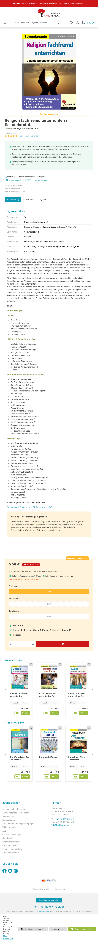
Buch (49, 591)
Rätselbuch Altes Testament (76, 758)
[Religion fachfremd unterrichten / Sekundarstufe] (49, 72)
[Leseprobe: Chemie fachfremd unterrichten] (17, 713)
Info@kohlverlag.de (60, 825)
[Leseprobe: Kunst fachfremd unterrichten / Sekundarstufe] (75, 713)
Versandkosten (43, 911)
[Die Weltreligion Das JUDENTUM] (20, 741)
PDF (49, 604)
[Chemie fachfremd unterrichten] (20, 677)
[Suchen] (59, 22)
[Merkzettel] (71, 22)
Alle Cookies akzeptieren (82, 929)
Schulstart (7, 838)
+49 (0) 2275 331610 (64, 819)
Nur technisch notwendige (33, 929)
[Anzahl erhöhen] (33, 644)
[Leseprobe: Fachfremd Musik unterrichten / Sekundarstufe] (46, 713)
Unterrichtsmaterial (11, 842)
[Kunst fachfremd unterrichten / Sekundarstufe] (78, 677)
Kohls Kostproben (10, 852)
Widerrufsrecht (9, 827)
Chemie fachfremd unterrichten (19, 694)
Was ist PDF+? (9, 816)
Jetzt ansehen (77, 3)
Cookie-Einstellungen (12, 834)
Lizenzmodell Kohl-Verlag (13, 809)
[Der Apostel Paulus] (49, 741)
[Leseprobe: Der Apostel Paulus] (46, 776)
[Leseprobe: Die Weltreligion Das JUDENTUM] (17, 776)
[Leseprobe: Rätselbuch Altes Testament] (75, 776)
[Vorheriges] (5, 690)
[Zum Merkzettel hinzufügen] (31, 664)
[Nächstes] (92, 690)
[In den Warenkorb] (62, 644)
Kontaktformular (9, 820)
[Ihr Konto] (77, 22)
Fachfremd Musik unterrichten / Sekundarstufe (47, 694)
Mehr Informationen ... (8, 938)
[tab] (13, 199)
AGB (4, 831)
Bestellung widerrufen (49, 900)
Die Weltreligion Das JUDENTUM (19, 758)
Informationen (11, 802)
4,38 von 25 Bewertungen (28, 136)
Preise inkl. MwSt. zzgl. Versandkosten (24, 579)
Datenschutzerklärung (43, 889)
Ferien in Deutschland (12, 849)
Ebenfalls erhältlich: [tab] (16, 660)
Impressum (60, 889)
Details (25, 713)
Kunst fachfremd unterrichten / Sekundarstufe (76, 694)
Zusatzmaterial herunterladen (15, 813)
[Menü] (5, 22)
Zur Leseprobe (50, 114)
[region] (49, 3)
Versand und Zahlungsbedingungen (18, 823)
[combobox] (35, 22)
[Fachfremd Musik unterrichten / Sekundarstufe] (49, 677)
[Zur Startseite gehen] (49, 13)
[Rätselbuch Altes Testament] (78, 741)
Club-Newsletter (9, 845)
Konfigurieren (58, 929)
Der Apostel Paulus (48, 757)
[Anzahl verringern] (10, 644)
